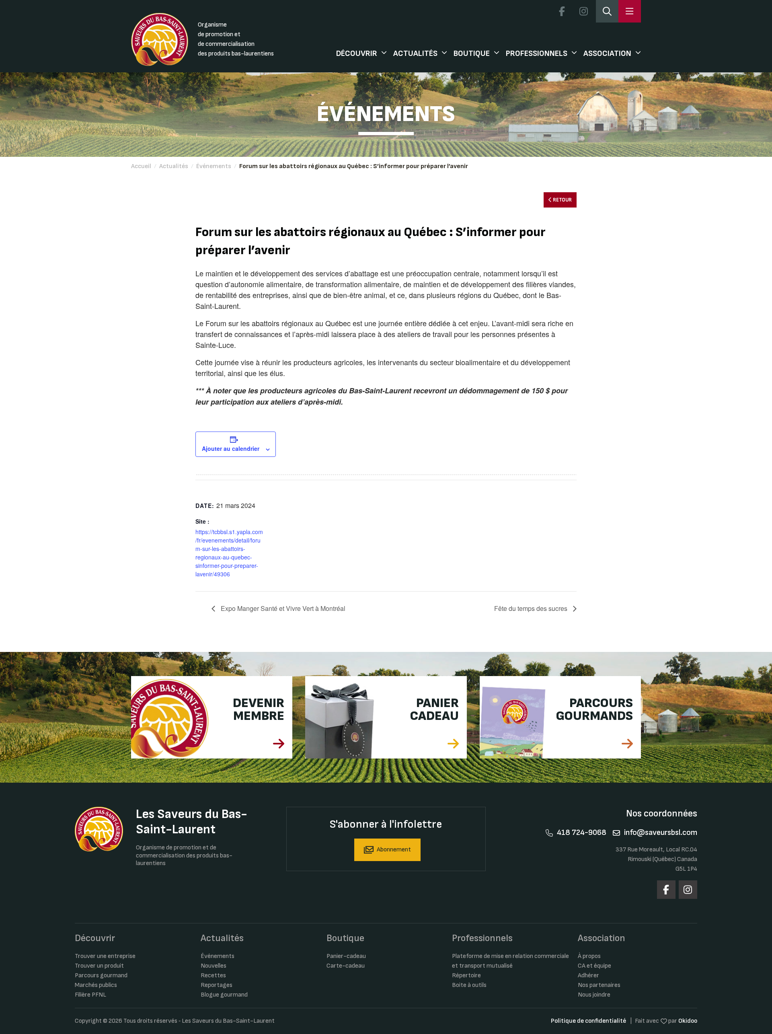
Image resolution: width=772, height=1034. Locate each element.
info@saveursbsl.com (660, 832)
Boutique (472, 53)
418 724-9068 (581, 832)
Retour (562, 200)
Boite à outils (469, 985)
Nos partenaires (599, 985)
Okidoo (687, 1021)
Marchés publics (96, 985)
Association (607, 53)
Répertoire (466, 975)
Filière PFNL (90, 995)
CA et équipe (594, 966)
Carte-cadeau (345, 966)
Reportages (216, 985)
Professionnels (536, 53)
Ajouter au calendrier (230, 448)
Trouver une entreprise (105, 956)
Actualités (415, 53)
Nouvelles (213, 966)
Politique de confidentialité (588, 1021)
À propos (589, 956)
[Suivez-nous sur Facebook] (561, 11)
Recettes (213, 975)
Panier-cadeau (346, 956)
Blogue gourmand (224, 995)
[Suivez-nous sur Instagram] (583, 11)
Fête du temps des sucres (531, 608)
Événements (213, 166)
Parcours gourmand (101, 975)
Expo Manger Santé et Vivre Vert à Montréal (282, 608)
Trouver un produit (99, 966)
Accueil (141, 166)
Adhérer (588, 975)
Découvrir (356, 53)
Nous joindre (594, 995)
